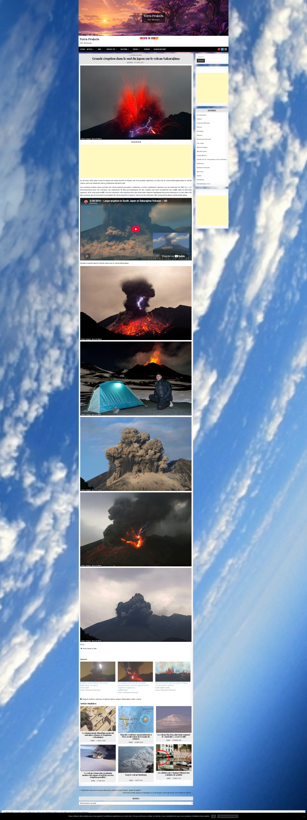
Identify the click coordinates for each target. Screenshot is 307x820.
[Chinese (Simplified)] (141, 38)
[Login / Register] (222, 49)
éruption (106, 699)
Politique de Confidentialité (228, 816)
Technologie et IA (203, 184)
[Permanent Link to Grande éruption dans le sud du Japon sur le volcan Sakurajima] (136, 102)
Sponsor (147, 49)
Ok (213, 816)
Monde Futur (202, 151)
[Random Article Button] (219, 49)
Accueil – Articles (86, 49)
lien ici (188, 187)
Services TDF (110, 49)
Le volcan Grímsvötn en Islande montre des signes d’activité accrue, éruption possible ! (98, 775)
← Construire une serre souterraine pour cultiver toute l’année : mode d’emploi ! (110, 790)
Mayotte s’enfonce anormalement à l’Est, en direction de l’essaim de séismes (135, 736)
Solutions (123, 49)
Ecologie (200, 131)
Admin (131, 62)
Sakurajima (126, 699)
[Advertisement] (136, 161)
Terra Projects (153, 16)
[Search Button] (225, 49)
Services (200, 172)
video (133, 699)
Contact (135, 49)
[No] (304, 816)
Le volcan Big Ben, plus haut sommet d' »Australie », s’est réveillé (173, 735)
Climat (199, 119)
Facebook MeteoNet (160, 49)
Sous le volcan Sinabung (136, 774)
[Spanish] (157, 38)
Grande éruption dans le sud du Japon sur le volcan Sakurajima (136, 58)
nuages (118, 699)
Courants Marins (203, 123)
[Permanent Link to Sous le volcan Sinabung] (136, 759)
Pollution (200, 163)
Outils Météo (202, 155)
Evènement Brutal (204, 139)
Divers (199, 127)
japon (112, 699)
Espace (199, 135)
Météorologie (202, 147)
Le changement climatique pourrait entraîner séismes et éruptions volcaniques (98, 735)
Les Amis (200, 143)
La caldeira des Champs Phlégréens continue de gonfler (174, 773)
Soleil (199, 176)
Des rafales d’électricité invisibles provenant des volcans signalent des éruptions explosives (133, 685)
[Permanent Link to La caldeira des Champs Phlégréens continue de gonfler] (173, 757)
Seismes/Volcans (136, 55)
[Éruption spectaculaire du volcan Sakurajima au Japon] (97, 672)
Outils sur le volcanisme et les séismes (212, 159)
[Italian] (150, 38)
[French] (147, 38)
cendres (91, 699)
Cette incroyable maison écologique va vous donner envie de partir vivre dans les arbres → (158, 793)
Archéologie (201, 115)
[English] (144, 38)
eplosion (98, 699)
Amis (99, 49)
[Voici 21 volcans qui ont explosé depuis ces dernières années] (172, 672)
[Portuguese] (154, 38)
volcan (138, 699)
